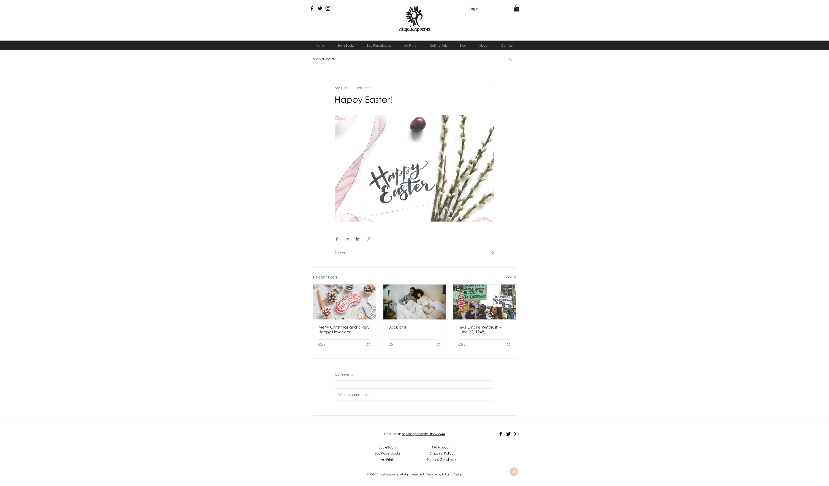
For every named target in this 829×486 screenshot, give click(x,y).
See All (511, 276)
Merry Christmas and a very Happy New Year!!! (344, 329)
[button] (517, 8)
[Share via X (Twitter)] (347, 239)
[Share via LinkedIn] (358, 239)
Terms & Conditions (442, 459)
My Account (441, 447)
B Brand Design (452, 474)
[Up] (513, 471)
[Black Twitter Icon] (320, 8)
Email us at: (392, 434)
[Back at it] (414, 302)
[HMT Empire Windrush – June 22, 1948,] (484, 302)
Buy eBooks (388, 447)
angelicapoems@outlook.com (423, 434)
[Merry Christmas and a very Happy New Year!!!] (344, 302)
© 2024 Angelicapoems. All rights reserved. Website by (404, 474)
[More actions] (491, 87)
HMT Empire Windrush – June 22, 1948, (480, 329)
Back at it (397, 327)
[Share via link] (368, 239)
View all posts (323, 59)
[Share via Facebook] (337, 239)
